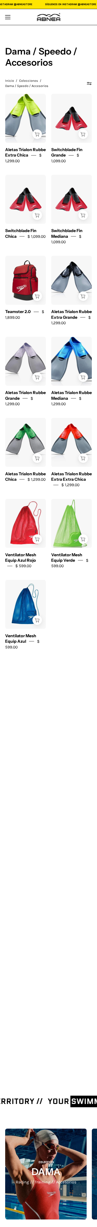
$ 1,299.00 (36, 479)
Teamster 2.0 (18, 311)
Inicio (9, 81)
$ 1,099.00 (36, 236)
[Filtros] (89, 83)
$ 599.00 (23, 565)
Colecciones (28, 81)
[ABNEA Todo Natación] (48, 17)
